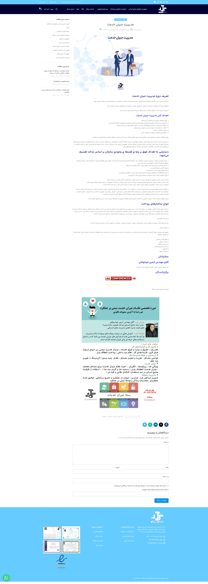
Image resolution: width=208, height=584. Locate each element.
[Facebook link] (166, 425)
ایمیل (116, 467)
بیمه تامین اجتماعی (63, 32)
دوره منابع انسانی (128, 536)
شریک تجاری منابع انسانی (61, 46)
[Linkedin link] (160, 2)
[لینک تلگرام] (154, 2)
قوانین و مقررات (97, 541)
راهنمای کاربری (98, 531)
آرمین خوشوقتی (124, 30)
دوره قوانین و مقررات (127, 531)
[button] (6, 577)
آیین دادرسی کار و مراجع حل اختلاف (58, 24)
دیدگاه (166, 442)
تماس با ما (42, 2)
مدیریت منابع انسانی (120, 19)
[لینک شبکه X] (167, 2)
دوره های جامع (129, 541)
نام (167, 467)
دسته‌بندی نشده (63, 43)
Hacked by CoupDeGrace (61, 81)
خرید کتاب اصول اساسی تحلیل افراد (71, 2)
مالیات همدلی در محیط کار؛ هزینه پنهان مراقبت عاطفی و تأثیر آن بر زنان (56, 72)
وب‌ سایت (165, 476)
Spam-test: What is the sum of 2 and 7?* (155, 490)
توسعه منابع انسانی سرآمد (60, 35)
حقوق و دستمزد (64, 39)
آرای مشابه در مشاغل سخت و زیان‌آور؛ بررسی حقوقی (55, 91)
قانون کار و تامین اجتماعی (61, 50)
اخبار (67, 28)
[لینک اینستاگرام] (163, 2)
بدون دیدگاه (55, 76)
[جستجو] (56, 9)
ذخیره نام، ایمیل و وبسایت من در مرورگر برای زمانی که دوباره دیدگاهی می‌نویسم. (140, 486)
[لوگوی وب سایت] (162, 9)
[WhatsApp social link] (158, 2)
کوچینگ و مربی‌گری (63, 54)
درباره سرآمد (99, 536)
